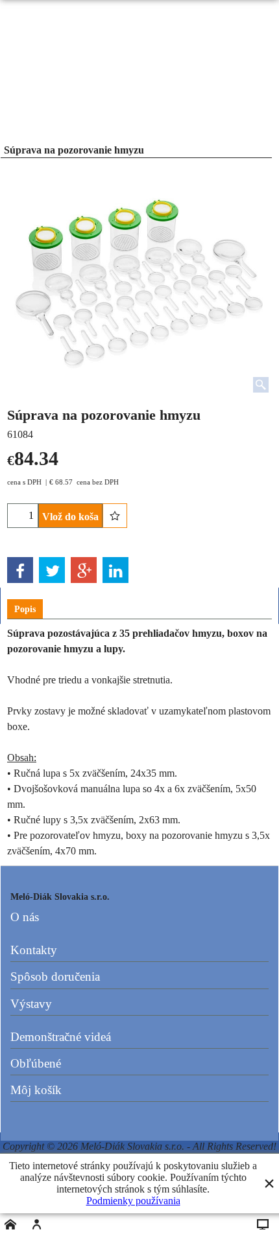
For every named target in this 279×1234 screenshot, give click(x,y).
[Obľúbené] (115, 515)
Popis (25, 609)
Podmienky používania (133, 1200)
